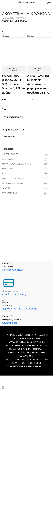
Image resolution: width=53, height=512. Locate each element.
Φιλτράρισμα (9, 137)
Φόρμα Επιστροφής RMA (13, 478)
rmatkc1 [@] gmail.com (13, 429)
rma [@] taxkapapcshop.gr (35, 420)
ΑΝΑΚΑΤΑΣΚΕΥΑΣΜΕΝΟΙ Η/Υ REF (17, 164)
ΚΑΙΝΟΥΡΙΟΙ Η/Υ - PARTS (13, 183)
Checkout (6, 461)
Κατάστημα (7, 465)
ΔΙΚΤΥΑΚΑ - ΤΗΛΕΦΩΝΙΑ (13, 178)
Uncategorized (8, 159)
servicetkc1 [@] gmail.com (14, 413)
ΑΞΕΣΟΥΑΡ (7, 174)
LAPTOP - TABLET (10, 154)
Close (6, 37)
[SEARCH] (47, 117)
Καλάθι (5, 457)
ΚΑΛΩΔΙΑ (6, 188)
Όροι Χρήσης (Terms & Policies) (16, 469)
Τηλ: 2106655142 (10, 436)
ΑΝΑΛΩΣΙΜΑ (7, 169)
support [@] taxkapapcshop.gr (16, 409)
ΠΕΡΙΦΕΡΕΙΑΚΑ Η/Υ (10, 193)
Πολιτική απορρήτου (11, 473)
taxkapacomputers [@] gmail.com (18, 404)
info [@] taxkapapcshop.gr (26, 400)
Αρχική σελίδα (8, 18)
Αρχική (5, 453)
